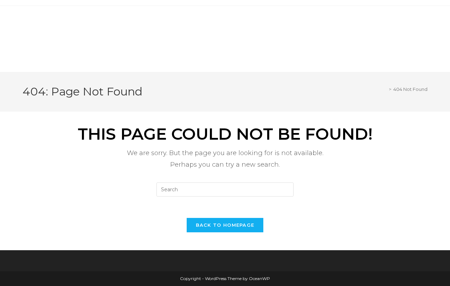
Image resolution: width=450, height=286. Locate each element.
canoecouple (77, 22)
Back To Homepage (225, 225)
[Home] (385, 89)
